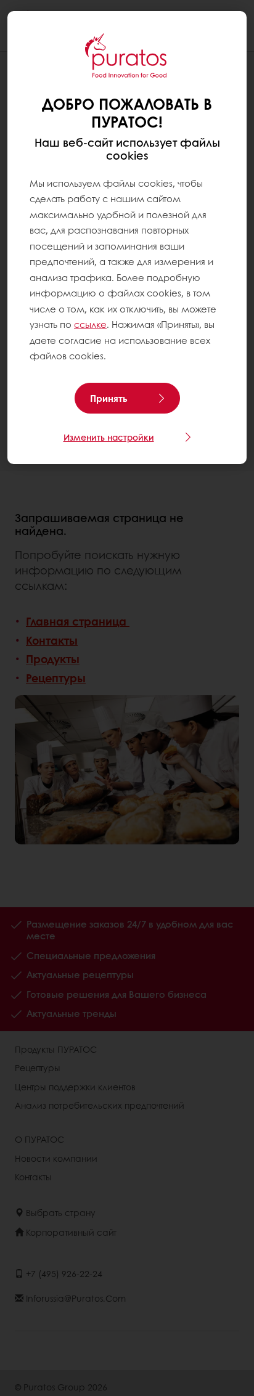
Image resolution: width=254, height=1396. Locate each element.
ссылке (90, 324)
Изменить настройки (108, 437)
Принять (109, 398)
